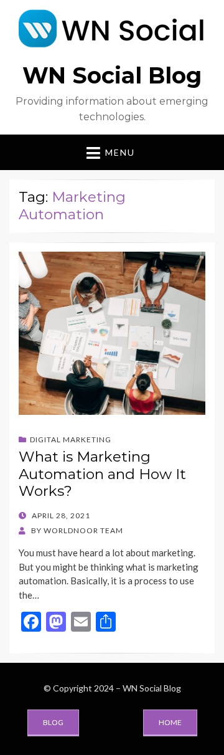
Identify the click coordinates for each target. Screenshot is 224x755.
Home (170, 722)
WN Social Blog (112, 75)
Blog (53, 722)
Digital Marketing (70, 439)
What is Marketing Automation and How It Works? (102, 474)
